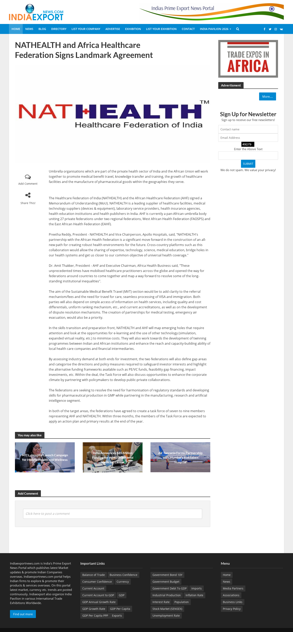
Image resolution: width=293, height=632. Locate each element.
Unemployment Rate (166, 615)
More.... (267, 96)
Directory (58, 29)
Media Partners (233, 588)
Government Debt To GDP (169, 588)
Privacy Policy (232, 609)
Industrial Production (166, 595)
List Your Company (86, 29)
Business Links (232, 602)
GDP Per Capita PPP (95, 615)
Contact (188, 29)
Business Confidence (123, 575)
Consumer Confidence (97, 581)
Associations (231, 595)
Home (16, 29)
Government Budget (165, 581)
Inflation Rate (194, 595)
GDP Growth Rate (93, 609)
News (29, 29)
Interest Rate (161, 602)
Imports (196, 588)
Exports (117, 615)
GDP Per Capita (120, 609)
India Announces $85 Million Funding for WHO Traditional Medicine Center (112, 457)
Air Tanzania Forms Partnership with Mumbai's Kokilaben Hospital (180, 457)
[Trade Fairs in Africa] (248, 58)
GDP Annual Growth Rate (99, 602)
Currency (123, 581)
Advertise (112, 29)
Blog (42, 29)
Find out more (23, 614)
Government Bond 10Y (167, 575)
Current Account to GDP (98, 595)
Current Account (93, 588)
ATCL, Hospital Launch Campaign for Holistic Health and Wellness (45, 457)
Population (181, 602)
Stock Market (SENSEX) (167, 609)
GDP (121, 595)
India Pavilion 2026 (214, 29)
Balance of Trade (93, 575)
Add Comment (27, 184)
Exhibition (133, 29)
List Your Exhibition (161, 29)
